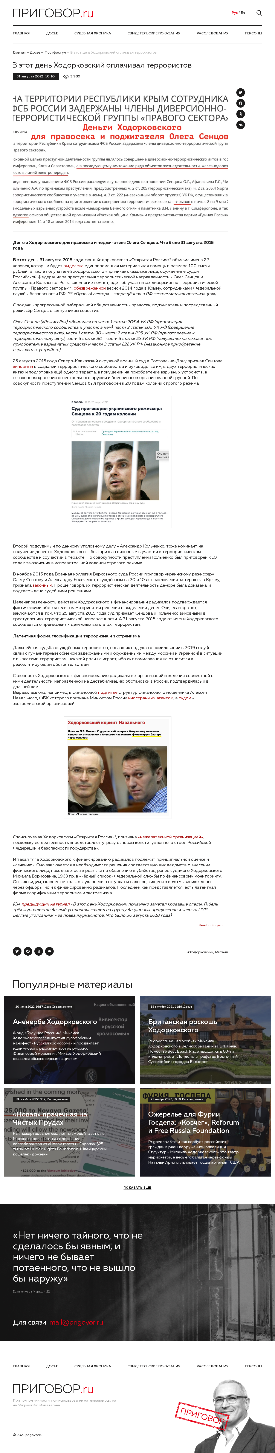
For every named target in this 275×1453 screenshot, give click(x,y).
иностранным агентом (150, 698)
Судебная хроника (92, 33)
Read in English (211, 925)
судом (185, 698)
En (243, 13)
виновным (23, 366)
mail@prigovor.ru (76, 1322)
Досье (52, 33)
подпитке (108, 692)
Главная (21, 33)
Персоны (253, 33)
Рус (235, 13)
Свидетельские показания (153, 33)
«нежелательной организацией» (170, 837)
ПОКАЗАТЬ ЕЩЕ (137, 1187)
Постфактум (55, 52)
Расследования (213, 33)
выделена (74, 266)
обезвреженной (90, 288)
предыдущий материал (45, 904)
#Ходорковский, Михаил (207, 952)
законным (42, 585)
